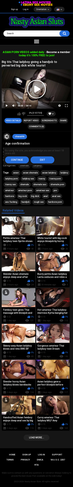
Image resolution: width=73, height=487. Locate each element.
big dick (35, 196)
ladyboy (64, 173)
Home (12, 454)
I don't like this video (23, 113)
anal (45, 196)
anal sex (56, 196)
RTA (36, 465)
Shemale (24, 165)
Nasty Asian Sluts (33, 481)
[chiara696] (7, 137)
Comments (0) (36, 126)
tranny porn (55, 179)
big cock (23, 196)
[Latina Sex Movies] (35, 2)
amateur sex (42, 190)
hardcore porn (55, 202)
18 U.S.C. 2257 (57, 459)
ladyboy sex (28, 179)
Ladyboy (37, 165)
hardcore (9, 196)
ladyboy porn (11, 179)
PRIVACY (25, 459)
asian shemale (30, 173)
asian (16, 173)
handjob (26, 202)
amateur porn (25, 190)
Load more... (36, 437)
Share (63, 120)
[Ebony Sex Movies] (36, 5)
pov (55, 190)
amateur (9, 190)
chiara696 (19, 136)
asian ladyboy (49, 173)
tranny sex (10, 184)
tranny (42, 179)
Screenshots (49, 120)
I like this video (19, 113)
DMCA (40, 459)
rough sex (39, 202)
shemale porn (57, 184)
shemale (24, 184)
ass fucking (11, 202)
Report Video (31, 120)
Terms (10, 459)
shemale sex (39, 184)
